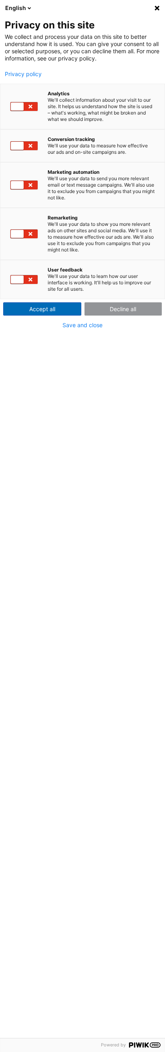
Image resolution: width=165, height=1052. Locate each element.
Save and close (82, 325)
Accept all (42, 309)
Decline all (123, 309)
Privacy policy (23, 74)
